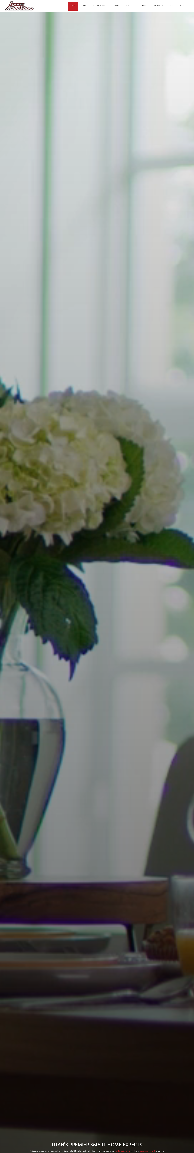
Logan (141, 1151)
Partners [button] (142, 6)
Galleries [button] (129, 6)
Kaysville (153, 1151)
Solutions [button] (115, 6)
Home (73, 6)
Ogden (146, 1151)
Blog (171, 6)
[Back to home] (19, 6)
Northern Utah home (122, 1151)
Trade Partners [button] (157, 6)
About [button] (84, 6)
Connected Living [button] (99, 6)
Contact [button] (183, 6)
